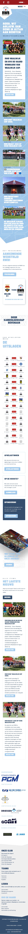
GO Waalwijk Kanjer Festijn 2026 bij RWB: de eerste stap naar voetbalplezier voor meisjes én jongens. (14, 225)
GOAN (8, 931)
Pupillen (3, 879)
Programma (9, 274)
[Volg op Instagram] (8, 2)
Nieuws (7, 597)
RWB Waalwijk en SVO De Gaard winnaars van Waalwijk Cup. (13, 622)
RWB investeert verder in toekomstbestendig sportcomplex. (13, 199)
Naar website (5, 908)
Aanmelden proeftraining (8, 910)
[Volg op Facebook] (4, 2)
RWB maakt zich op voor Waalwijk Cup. (13, 145)
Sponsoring (11, 516)
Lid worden (4, 906)
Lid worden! (4, 889)
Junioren (3, 878)
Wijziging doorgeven (7, 891)
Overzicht (4, 893)
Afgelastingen (12, 469)
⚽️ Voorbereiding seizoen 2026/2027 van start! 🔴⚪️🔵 (13, 171)
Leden (21, 2)
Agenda (9, 565)
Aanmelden (10, 492)
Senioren (3, 876)
